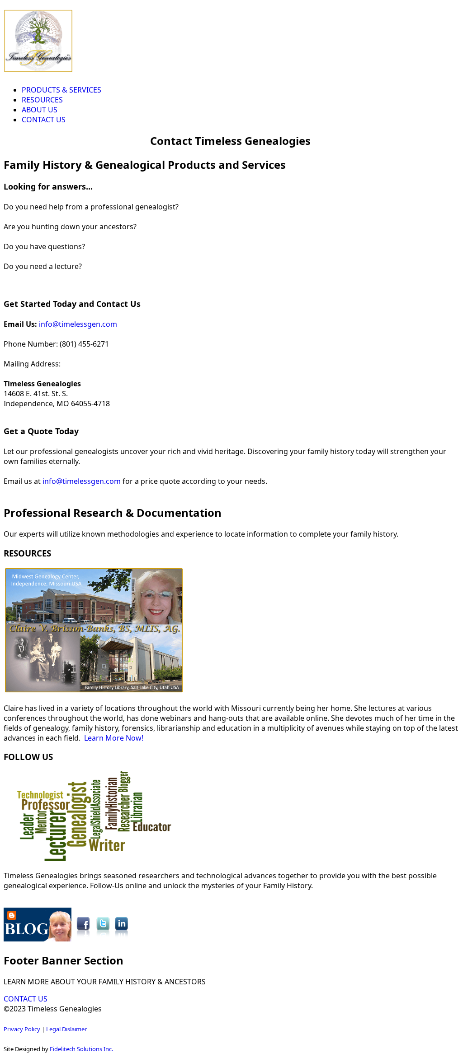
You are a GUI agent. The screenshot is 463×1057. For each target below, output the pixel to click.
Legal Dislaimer (66, 1029)
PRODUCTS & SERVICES (61, 90)
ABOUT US (39, 110)
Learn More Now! (113, 738)
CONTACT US (44, 120)
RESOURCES (42, 100)
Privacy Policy (22, 1029)
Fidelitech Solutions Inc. (81, 1049)
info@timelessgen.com (78, 324)
